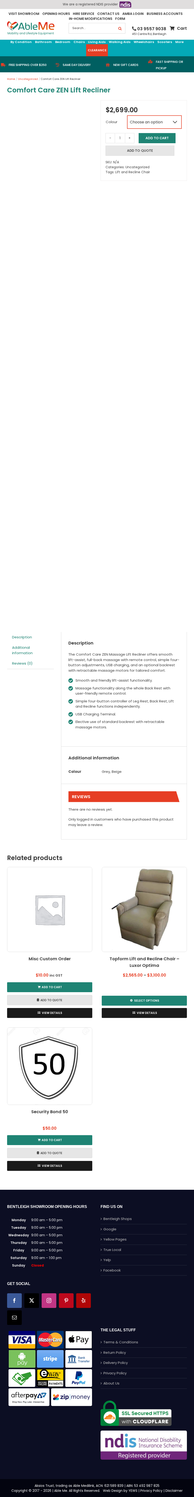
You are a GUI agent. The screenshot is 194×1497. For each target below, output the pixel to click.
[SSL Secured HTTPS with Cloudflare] (136, 1402)
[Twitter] (31, 1300)
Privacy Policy (115, 1373)
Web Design (113, 1490)
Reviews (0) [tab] (22, 663)
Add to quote (140, 150)
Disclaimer (174, 1490)
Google (109, 1229)
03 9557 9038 (151, 29)
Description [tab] (22, 637)
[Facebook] (14, 1300)
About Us (111, 1383)
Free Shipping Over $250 (28, 65)
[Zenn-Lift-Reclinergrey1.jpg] (50, 359)
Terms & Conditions (120, 1342)
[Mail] (14, 1317)
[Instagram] (49, 1300)
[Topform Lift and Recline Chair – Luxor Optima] (144, 909)
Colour (111, 121)
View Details (52, 1013)
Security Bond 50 (49, 1112)
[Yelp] (83, 1300)
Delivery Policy (115, 1362)
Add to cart (157, 138)
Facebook (112, 1270)
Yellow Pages (115, 1239)
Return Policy (114, 1352)
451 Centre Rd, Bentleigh (149, 34)
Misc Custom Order (50, 959)
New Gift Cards (125, 65)
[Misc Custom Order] (49, 909)
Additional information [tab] (22, 650)
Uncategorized (137, 167)
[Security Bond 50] (49, 1066)
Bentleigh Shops (117, 1218)
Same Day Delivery (77, 65)
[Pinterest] (66, 1300)
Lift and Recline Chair (132, 172)
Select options (146, 1001)
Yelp (107, 1259)
